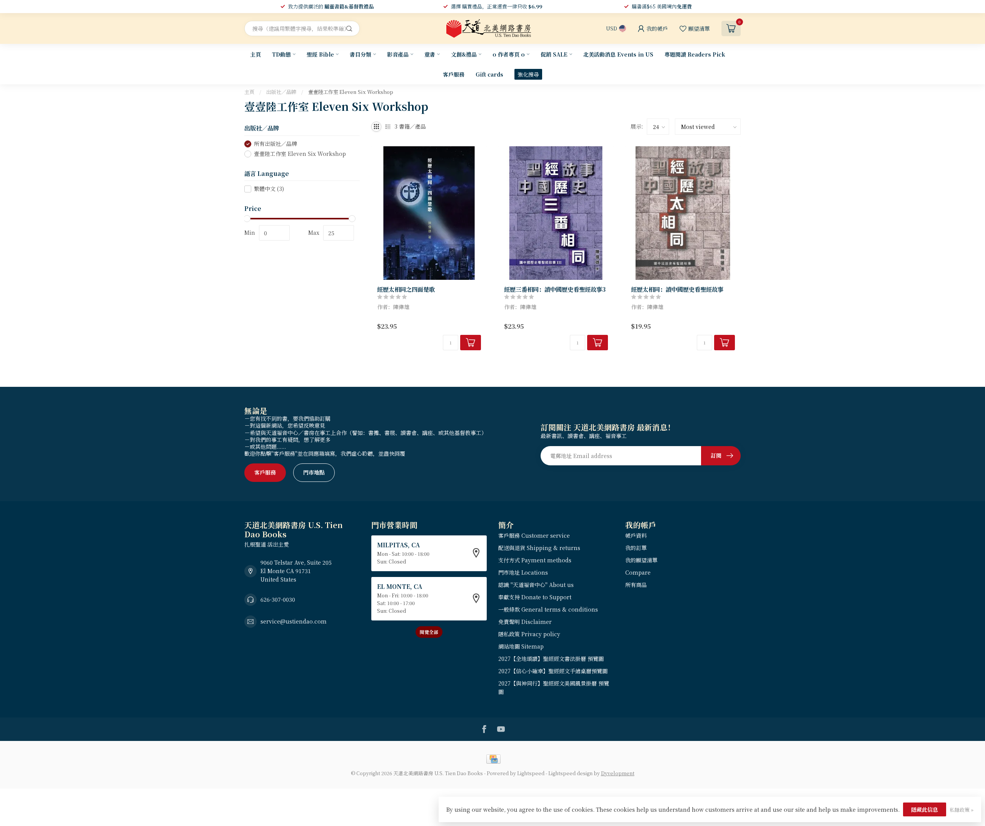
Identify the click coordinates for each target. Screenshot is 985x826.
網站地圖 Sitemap (521, 646)
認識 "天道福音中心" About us (536, 585)
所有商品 (636, 585)
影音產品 (398, 54)
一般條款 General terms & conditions (548, 609)
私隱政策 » (961, 809)
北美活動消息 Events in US (618, 54)
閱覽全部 (429, 632)
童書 (429, 54)
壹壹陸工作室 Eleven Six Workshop (350, 91)
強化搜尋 (528, 74)
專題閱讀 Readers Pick (694, 54)
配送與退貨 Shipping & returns (539, 548)
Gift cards (489, 74)
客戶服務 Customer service (534, 535)
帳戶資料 (636, 535)
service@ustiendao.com (293, 621)
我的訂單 (636, 548)
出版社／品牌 (281, 91)
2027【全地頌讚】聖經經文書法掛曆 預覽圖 (551, 658)
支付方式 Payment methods (534, 560)
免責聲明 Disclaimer (525, 621)
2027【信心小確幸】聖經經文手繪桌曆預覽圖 (553, 671)
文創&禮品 (464, 54)
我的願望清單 (641, 560)
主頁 (255, 54)
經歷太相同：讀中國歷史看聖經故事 (677, 289)
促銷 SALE (554, 54)
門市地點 (314, 472)
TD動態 (281, 54)
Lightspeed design (570, 773)
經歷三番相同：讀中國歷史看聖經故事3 (555, 289)
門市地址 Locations (523, 572)
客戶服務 (453, 74)
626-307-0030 (277, 599)
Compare (638, 572)
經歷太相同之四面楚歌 (406, 289)
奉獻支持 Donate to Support (534, 597)
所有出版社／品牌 (275, 144)
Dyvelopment (617, 773)
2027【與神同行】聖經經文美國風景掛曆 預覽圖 (553, 687)
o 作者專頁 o (508, 54)
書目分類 (360, 54)
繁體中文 (269, 189)
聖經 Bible (320, 54)
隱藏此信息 (924, 809)
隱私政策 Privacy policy (529, 634)
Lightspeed (530, 773)
